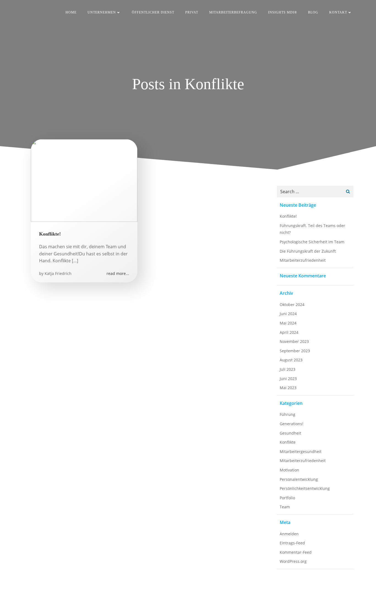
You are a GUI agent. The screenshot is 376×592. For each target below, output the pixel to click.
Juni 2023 (288, 378)
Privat (191, 12)
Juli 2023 (287, 369)
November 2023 (294, 341)
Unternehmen (102, 12)
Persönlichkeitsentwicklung (305, 488)
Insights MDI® (282, 12)
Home (71, 12)
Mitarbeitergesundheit (300, 451)
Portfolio (287, 497)
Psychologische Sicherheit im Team (312, 241)
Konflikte (288, 442)
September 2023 (295, 350)
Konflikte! (288, 216)
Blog (313, 12)
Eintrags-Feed (292, 542)
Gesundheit (290, 433)
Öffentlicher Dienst (153, 12)
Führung (287, 414)
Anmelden (289, 533)
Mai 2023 (288, 387)
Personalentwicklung (299, 479)
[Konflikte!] (84, 180)
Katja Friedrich (58, 273)
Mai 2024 (288, 323)
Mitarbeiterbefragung (233, 12)
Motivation (289, 470)
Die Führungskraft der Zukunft (308, 251)
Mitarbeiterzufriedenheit (303, 260)
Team (285, 506)
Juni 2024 (288, 313)
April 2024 (289, 332)
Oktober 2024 (292, 304)
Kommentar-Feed (296, 552)
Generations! (291, 423)
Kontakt (338, 12)
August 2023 (291, 359)
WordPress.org (293, 561)
